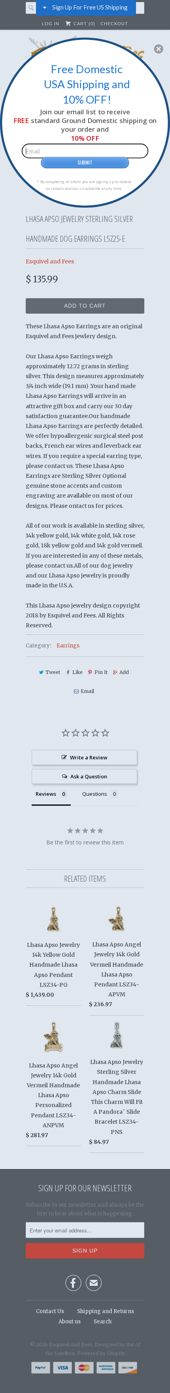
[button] (158, 48)
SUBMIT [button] (84, 162)
